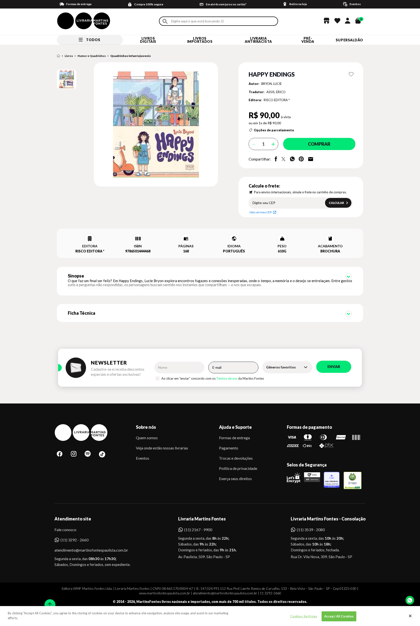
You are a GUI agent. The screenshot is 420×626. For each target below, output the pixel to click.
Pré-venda (307, 40)
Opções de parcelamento (274, 130)
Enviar (333, 367)
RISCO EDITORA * (277, 100)
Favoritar (351, 74)
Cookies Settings (303, 616)
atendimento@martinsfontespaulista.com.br (86, 550)
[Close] (410, 616)
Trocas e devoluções (236, 458)
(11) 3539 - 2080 (311, 529)
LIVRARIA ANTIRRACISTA (258, 40)
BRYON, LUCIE (271, 84)
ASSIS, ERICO (276, 92)
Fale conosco (65, 529)
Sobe (48, 601)
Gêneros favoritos (281, 367)
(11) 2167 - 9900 (198, 529)
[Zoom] (66, 79)
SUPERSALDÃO (349, 40)
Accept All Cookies (339, 616)
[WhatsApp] (409, 600)
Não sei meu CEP (261, 212)
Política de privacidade (238, 468)
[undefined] (138, 124)
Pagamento (228, 448)
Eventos (142, 458)
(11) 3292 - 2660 (74, 539)
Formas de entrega (234, 437)
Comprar (319, 144)
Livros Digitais (148, 40)
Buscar (165, 21)
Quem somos (147, 437)
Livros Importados (200, 40)
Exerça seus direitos (235, 478)
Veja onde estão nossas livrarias (162, 448)
